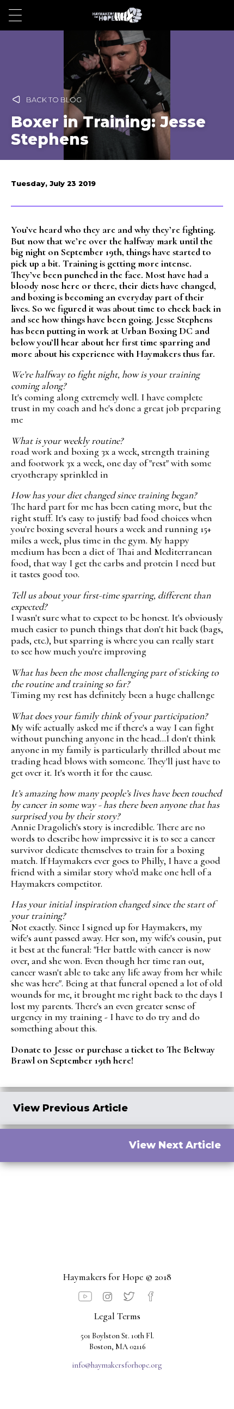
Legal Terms (117, 1316)
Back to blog (54, 100)
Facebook (151, 1296)
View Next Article (175, 1145)
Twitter (129, 1296)
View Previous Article (70, 1108)
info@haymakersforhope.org (117, 1365)
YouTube (85, 1296)
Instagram (108, 1296)
